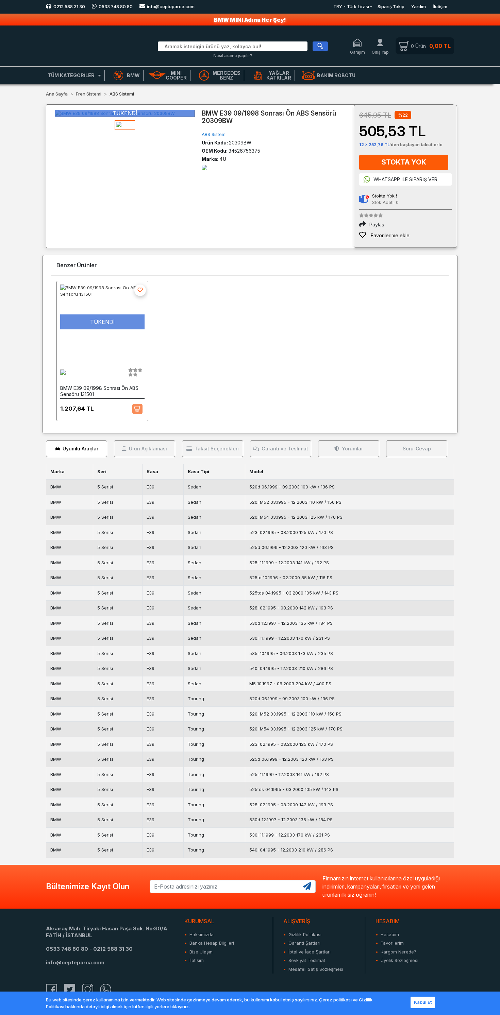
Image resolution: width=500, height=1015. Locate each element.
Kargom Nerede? (398, 951)
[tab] (76, 448)
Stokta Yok (403, 162)
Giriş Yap (380, 52)
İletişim (440, 6)
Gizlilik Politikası (304, 934)
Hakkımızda (201, 934)
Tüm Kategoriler (71, 75)
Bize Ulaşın (201, 951)
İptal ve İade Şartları (309, 951)
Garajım (357, 52)
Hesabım (390, 934)
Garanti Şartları (304, 943)
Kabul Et (423, 1002)
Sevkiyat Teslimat (306, 960)
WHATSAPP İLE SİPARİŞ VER (405, 179)
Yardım (418, 6)
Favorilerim (392, 943)
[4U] (204, 167)
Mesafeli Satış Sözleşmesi (315, 969)
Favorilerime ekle (389, 235)
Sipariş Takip (391, 6)
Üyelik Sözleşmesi (399, 960)
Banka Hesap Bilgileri (211, 943)
